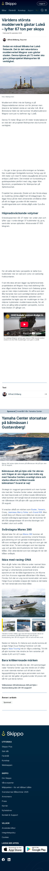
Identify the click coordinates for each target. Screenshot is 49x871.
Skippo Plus (7, 747)
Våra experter (8, 783)
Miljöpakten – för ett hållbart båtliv (16, 787)
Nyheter (39, 10)
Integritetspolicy (8, 832)
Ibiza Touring (14, 648)
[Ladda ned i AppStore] (13, 849)
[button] (43, 603)
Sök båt (5, 751)
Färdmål (12, 10)
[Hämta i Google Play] (36, 849)
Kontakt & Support (10, 815)
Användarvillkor (9, 828)
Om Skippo (6, 778)
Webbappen (7, 765)
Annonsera (7, 796)
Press (4, 801)
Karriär (5, 806)
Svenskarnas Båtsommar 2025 (15, 792)
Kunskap (22, 10)
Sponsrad (7, 702)
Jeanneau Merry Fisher (18, 512)
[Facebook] (3, 860)
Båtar (4, 10)
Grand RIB (37, 512)
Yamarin (41, 509)
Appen (31, 10)
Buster (34, 509)
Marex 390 (27, 534)
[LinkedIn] (9, 860)
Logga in (42, 3)
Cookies (5, 837)
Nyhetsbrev (7, 810)
